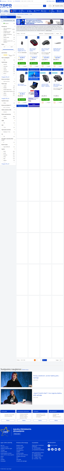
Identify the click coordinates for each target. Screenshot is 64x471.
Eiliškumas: (41, 33)
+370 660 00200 (37, 454)
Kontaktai (2, 459)
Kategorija (4, 26)
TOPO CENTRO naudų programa (7, 454)
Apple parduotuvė (22, 11)
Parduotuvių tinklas (4, 446)
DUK (17, 457)
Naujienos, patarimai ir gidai (6, 448)
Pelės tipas (4, 83)
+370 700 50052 (37, 448)
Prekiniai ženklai (4, 451)
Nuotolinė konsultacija (38, 449)
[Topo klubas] (16, 432)
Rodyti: (57, 33)
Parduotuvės (4, 1)
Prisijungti (61, 1)
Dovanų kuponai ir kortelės (6, 453)
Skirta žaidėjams (5, 57)
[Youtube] (56, 449)
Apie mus (2, 445)
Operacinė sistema (6, 129)
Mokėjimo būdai (19, 445)
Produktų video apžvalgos (21, 461)
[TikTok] (53, 449)
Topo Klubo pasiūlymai (53, 11)
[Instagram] (49, 449)
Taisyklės (18, 451)
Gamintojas (4, 62)
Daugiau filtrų (5, 77)
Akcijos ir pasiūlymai (15, 11)
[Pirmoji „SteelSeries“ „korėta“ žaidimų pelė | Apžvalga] (32, 379)
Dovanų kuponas (60, 11)
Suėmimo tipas (5, 100)
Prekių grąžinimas (20, 450)
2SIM (3, 120)
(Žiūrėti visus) (25, 369)
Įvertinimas (4, 52)
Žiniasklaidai (3, 461)
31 (40, 360)
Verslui (10, 1)
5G (2, 134)
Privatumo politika (20, 453)
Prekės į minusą (44, 11)
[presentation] (18, 21)
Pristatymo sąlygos (20, 446)
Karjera (2, 456)
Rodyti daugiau (49, 30)
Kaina (3, 44)
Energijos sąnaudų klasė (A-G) (7, 139)
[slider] (2, 49)
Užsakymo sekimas (51, 1)
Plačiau (7, 420)
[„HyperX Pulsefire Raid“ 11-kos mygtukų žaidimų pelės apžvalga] (32, 397)
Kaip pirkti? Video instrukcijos (22, 454)
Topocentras (3, 14)
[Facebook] (49, 445)
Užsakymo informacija (20, 456)
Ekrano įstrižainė (6, 79)
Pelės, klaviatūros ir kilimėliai (22, 14)
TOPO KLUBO (20, 56)
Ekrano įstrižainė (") (6, 105)
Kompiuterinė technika (11, 14)
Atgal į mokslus (30, 11)
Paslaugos (38, 11)
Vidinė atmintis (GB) (6, 109)
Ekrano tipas (5, 144)
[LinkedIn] (59, 449)
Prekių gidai (18, 459)
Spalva (3, 149)
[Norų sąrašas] (50, 6)
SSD (2, 125)
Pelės (31, 14)
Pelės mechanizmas (6, 114)
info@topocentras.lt (38, 455)
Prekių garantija (19, 448)
